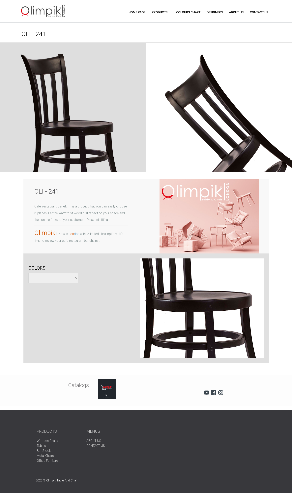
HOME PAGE (137, 12)
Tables (41, 446)
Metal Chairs (45, 456)
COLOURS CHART (188, 12)
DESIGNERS (215, 12)
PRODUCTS (159, 12)
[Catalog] (107, 389)
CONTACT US (259, 12)
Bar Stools (44, 451)
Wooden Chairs (47, 441)
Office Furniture (47, 461)
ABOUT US (236, 12)
